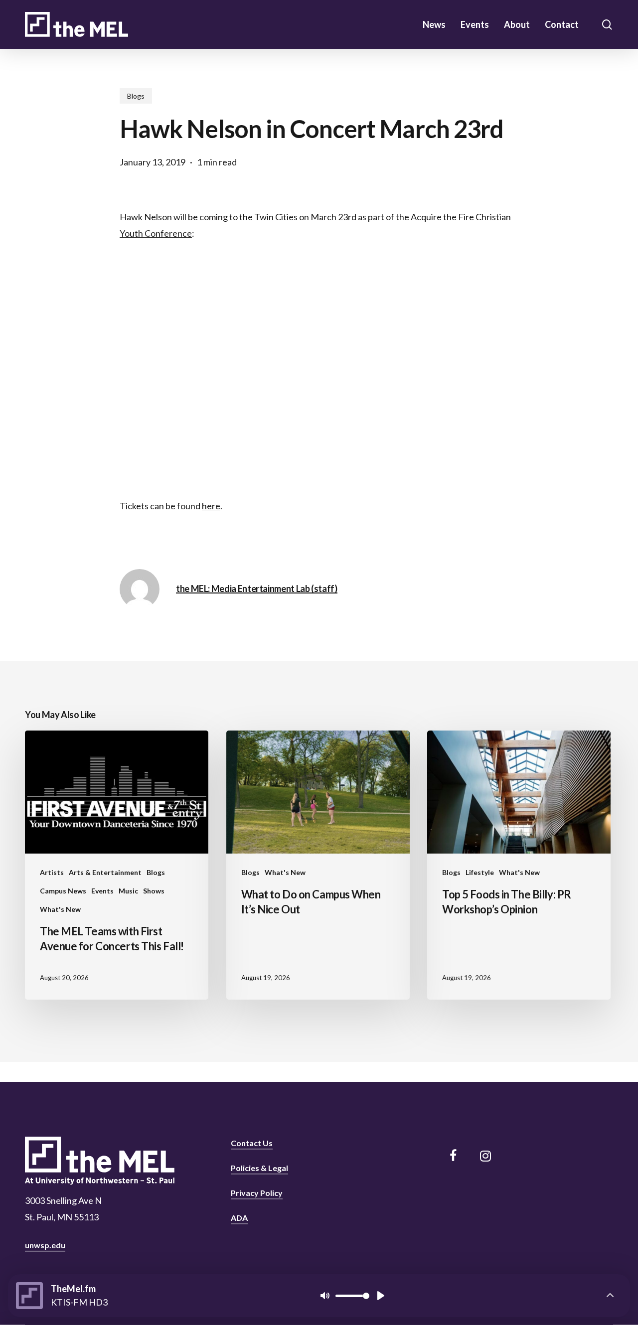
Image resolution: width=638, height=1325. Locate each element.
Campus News (63, 890)
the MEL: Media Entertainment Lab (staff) (256, 588)
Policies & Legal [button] (259, 1168)
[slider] (352, 1296)
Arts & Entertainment (105, 872)
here (211, 505)
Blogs (136, 96)
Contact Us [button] (252, 1143)
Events (102, 890)
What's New (60, 909)
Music (128, 890)
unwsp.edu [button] (45, 1245)
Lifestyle (480, 872)
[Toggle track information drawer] (610, 1296)
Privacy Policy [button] (257, 1192)
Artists (52, 872)
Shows (153, 890)
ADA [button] (239, 1217)
